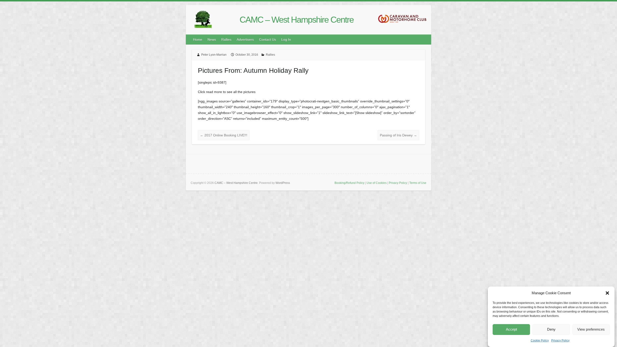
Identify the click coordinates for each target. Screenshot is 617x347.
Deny (551, 329)
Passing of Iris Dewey (398, 135)
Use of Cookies (377, 183)
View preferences (591, 329)
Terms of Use (417, 183)
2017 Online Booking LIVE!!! (223, 135)
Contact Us (267, 39)
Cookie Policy (540, 340)
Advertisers (245, 39)
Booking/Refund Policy (349, 183)
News (212, 39)
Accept (511, 329)
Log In (286, 39)
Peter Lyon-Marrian (214, 54)
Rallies (226, 39)
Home (197, 39)
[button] (607, 293)
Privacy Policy (560, 340)
